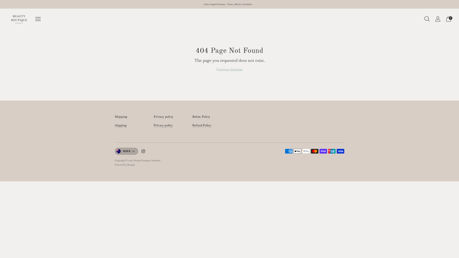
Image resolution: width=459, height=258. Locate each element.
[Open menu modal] (38, 19)
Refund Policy (201, 125)
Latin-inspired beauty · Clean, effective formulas (228, 4)
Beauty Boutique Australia (147, 160)
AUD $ (126, 151)
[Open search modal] (427, 19)
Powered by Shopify (125, 164)
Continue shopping (229, 69)
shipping (121, 125)
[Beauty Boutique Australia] (18, 19)
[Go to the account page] (438, 19)
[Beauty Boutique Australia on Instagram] (143, 152)
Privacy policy (163, 125)
